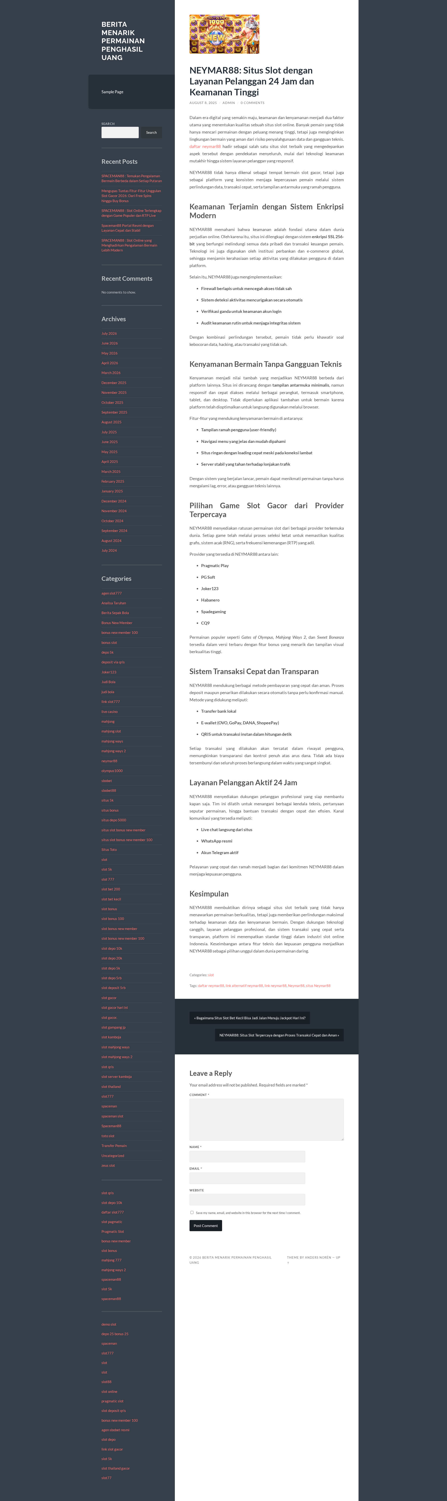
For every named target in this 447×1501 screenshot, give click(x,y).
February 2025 (113, 481)
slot (104, 859)
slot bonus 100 (113, 918)
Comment (199, 1095)
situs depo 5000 (114, 820)
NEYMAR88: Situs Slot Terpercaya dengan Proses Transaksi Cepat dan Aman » (279, 1035)
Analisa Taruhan (114, 603)
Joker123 (109, 672)
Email (196, 1168)
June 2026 (110, 343)
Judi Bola (108, 682)
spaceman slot (112, 1116)
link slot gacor (112, 1449)
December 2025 (114, 383)
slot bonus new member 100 (123, 938)
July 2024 (109, 550)
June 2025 (110, 442)
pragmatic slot (113, 1401)
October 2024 (112, 521)
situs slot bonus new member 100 (127, 840)
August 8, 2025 (203, 103)
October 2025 (112, 402)
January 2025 (112, 491)
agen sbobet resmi (115, 1430)
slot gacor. (109, 1017)
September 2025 (114, 412)
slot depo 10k (112, 948)
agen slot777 (112, 593)
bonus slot (109, 642)
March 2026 (111, 373)
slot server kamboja (117, 1076)
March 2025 (111, 471)
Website (197, 1190)
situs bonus (110, 810)
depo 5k (108, 652)
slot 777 (108, 879)
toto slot (108, 1136)
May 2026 (110, 353)
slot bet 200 (111, 889)
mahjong (108, 721)
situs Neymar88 (318, 985)
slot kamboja (111, 1037)
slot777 (108, 1096)
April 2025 (110, 461)
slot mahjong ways (116, 1047)
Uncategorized (113, 1155)
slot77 (107, 1478)
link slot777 (111, 701)
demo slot (109, 1324)
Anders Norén (318, 1257)
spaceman (109, 1106)
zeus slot (108, 1165)
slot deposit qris (114, 1410)
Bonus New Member (117, 623)
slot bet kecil (111, 899)
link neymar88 (275, 985)
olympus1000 (112, 771)
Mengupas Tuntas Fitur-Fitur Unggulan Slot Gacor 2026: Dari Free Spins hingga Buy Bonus (131, 196)
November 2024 (114, 511)
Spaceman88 (111, 1126)
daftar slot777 (113, 1212)
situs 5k (108, 800)
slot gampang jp (114, 1027)
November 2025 (114, 392)
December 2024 (114, 501)
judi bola (108, 692)
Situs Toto (109, 849)
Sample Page (112, 91)
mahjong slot (111, 731)
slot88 (107, 1382)
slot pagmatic (112, 1222)
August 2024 (112, 540)
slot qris (108, 1067)
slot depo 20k (112, 958)
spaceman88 (111, 1279)
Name (196, 1147)
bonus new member (116, 1241)
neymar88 (109, 761)
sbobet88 (109, 790)
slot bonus (109, 909)
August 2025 (112, 422)
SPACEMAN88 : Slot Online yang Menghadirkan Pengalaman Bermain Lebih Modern (129, 245)
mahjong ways (112, 741)
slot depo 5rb (112, 978)
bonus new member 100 (120, 632)
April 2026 (110, 363)
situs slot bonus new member (124, 830)
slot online (109, 1391)
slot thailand (111, 1086)
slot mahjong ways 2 (117, 1057)
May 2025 (110, 452)
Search (108, 124)
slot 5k (107, 869)
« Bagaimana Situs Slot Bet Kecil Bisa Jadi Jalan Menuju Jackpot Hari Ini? (249, 1018)
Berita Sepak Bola (115, 613)
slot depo (108, 1439)
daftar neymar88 (205, 146)
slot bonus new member (119, 928)
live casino (110, 711)
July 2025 (109, 432)
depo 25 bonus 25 (115, 1334)
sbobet (107, 781)
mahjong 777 (112, 1260)
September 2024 (114, 530)
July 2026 (109, 333)
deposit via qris (113, 662)
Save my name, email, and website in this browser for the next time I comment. (248, 1213)
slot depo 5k (111, 968)
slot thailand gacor (116, 1468)
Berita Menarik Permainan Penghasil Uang (123, 41)
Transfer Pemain (114, 1145)
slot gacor (109, 998)
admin (229, 103)
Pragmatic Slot (113, 1231)
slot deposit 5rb (113, 988)
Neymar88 (296, 985)
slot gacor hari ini (115, 1007)
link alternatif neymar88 (244, 985)
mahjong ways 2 (114, 751)
